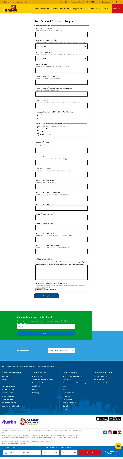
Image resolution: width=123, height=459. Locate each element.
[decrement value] (44, 452)
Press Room (67, 396)
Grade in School (41, 64)
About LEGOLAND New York (73, 376)
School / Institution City (44, 204)
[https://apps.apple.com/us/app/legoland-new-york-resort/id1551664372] (102, 419)
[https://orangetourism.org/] (29, 421)
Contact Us (106, 2)
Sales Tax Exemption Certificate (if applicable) (51, 283)
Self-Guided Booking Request (46, 366)
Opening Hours (7, 376)
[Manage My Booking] (112, 2)
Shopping (35, 393)
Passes (4, 383)
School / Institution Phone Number (48, 245)
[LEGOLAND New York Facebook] (105, 432)
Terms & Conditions (100, 376)
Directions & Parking (9, 403)
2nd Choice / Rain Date (44, 52)
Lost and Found (68, 393)
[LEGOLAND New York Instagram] (110, 432)
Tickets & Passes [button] (40, 9)
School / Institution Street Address (48, 192)
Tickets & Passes (11, 366)
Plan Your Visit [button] (92, 9)
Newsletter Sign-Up (78, 2)
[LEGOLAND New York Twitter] (115, 432)
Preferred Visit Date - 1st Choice (47, 40)
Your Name (39, 145)
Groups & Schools (30, 366)
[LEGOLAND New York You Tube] (119, 432)
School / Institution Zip (44, 224)
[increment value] (56, 452)
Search (90, 452)
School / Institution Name (45, 180)
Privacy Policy (99, 379)
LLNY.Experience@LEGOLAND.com (16, 443)
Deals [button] (106, 9)
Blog (67, 2)
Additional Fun (37, 386)
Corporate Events (8, 396)
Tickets (21, 366)
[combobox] (61, 350)
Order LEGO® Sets (93, 2)
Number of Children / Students (46, 76)
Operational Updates (101, 383)
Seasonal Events (38, 383)
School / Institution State (44, 214)
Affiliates (66, 409)
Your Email (39, 157)
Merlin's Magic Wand (70, 403)
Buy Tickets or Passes (111, 452)
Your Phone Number (43, 169)
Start (3, 366)
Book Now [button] (117, 9)
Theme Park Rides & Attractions (43, 379)
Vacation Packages (8, 386)
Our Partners (67, 399)
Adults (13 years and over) (51, 447)
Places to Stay (37, 376)
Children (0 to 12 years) (67, 447)
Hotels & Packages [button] (59, 9)
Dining (34, 389)
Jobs (61, 2)
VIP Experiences (7, 399)
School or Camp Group (44, 28)
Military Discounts (8, 389)
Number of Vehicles (42, 100)
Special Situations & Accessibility (74, 383)
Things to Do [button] (77, 9)
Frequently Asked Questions (11, 406)
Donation (66, 406)
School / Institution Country (45, 233)
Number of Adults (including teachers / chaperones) (54, 88)
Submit (46, 333)
